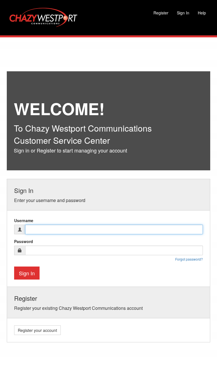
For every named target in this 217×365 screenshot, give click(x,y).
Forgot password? (189, 259)
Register (160, 13)
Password (23, 241)
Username (23, 220)
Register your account (37, 330)
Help (202, 13)
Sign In (183, 13)
